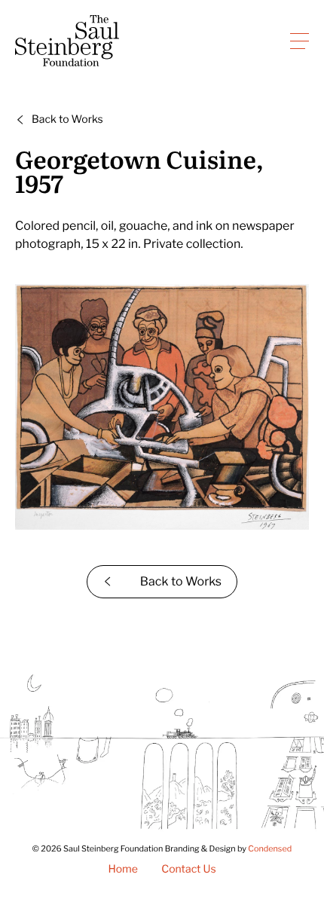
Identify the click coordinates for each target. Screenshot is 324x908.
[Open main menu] (299, 40)
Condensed (270, 849)
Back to (67, 119)
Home (123, 869)
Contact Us (188, 869)
